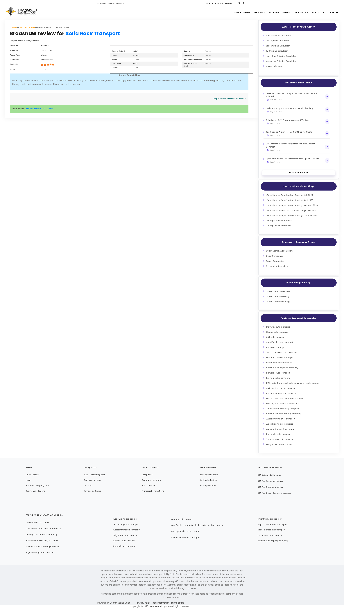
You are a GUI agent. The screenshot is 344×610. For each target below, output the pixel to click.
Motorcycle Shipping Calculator (281, 61)
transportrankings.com (160, 606)
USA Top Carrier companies (279, 220)
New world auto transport (278, 434)
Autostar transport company (280, 429)
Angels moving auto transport (280, 418)
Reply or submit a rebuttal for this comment (229, 99)
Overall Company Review (278, 291)
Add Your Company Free (37, 485)
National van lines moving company (283, 413)
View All (50, 109)
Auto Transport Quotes (94, 474)
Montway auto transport (278, 327)
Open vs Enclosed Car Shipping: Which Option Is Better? (293, 158)
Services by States (92, 491)
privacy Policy (144, 602)
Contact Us (318, 13)
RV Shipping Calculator (277, 51)
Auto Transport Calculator (278, 35)
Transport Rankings (279, 13)
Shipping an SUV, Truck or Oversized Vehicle (287, 120)
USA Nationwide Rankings (269, 475)
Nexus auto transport (276, 347)
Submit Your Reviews (35, 491)
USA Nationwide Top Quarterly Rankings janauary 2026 (292, 205)
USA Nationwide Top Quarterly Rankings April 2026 (289, 200)
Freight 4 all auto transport (279, 444)
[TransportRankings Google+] (244, 3)
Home (14, 27)
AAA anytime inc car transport (185, 531)
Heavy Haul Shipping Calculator (281, 56)
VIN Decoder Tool (274, 66)
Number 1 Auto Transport (278, 373)
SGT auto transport (275, 337)
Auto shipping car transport (279, 424)
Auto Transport (242, 13)
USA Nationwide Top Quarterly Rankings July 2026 (289, 195)
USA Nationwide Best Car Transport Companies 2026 (291, 210)
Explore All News (297, 173)
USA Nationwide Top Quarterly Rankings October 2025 (291, 215)
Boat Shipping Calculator (278, 45)
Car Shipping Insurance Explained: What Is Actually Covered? (290, 145)
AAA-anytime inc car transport (281, 388)
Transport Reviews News (153, 491)
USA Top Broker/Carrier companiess (274, 493)
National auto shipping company (282, 367)
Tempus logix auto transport (280, 439)
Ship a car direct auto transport (281, 352)
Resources (259, 13)
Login (208, 3)
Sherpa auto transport (277, 332)
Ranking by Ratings (208, 480)
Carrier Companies (275, 261)
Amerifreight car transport (270, 519)
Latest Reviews (32, 474)
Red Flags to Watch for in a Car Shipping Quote (289, 132)
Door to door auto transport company (284, 398)
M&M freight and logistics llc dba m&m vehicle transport (293, 383)
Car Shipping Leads (92, 480)
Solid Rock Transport (27, 27)
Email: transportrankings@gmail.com (110, 3)
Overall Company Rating (277, 296)
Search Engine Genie (120, 602)
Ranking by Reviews (209, 474)
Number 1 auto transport (124, 540)
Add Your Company (222, 3)
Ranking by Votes (208, 485)
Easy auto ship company (278, 378)
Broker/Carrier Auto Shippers (279, 251)
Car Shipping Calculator (277, 40)
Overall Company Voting (278, 301)
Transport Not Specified (277, 266)
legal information (161, 602)
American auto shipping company (282, 408)
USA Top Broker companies (278, 225)
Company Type (301, 13)
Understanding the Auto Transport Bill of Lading (289, 108)
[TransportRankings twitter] (239, 3)
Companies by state (151, 480)
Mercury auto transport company (282, 403)
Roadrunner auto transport (279, 362)
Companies (147, 474)
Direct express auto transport (280, 357)
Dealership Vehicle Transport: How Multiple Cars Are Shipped (291, 95)
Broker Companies (274, 256)
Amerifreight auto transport (279, 342)
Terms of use (177, 602)
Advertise (333, 13)
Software (88, 485)
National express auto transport (281, 393)
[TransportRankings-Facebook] (234, 3)
